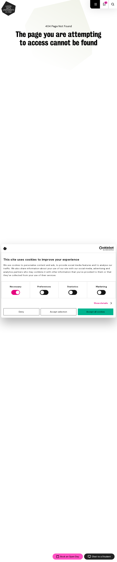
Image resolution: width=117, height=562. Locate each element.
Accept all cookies (95, 312)
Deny (21, 312)
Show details (101, 303)
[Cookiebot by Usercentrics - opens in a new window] (100, 248)
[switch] (44, 292)
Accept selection (58, 312)
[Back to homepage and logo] (8, 8)
